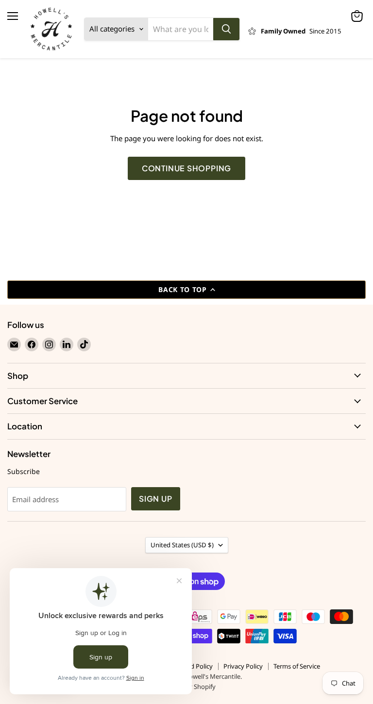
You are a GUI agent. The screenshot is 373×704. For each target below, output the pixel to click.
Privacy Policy (243, 666)
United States (182, 544)
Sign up (155, 499)
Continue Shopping (187, 168)
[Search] (226, 29)
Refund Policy (193, 666)
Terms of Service (296, 666)
